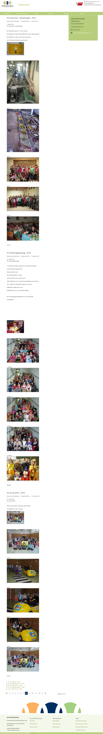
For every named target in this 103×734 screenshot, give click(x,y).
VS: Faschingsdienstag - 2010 (19, 253)
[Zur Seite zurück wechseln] (9, 693)
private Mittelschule (82, 727)
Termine (66, 13)
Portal (81, 13)
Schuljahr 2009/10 (25, 21)
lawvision (33, 733)
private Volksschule (82, 724)
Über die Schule (21, 13)
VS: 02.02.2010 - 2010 (16, 493)
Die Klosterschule (81, 721)
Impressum (34, 724)
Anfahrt (33, 721)
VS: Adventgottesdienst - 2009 (16, 683)
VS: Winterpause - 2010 (14, 682)
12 (39, 693)
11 (35, 693)
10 (32, 693)
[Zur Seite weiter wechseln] (42, 693)
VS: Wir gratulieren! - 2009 (15, 685)
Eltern (50, 13)
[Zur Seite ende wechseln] (45, 693)
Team (36, 13)
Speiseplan (57, 727)
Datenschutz (34, 727)
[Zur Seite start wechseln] (7, 693)
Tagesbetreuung (81, 730)
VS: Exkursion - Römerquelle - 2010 (21, 18)
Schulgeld (56, 721)
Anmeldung (57, 724)
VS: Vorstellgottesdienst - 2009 (16, 687)
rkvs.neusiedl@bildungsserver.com (82, 33)
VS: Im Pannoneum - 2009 (15, 689)
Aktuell (6, 13)
